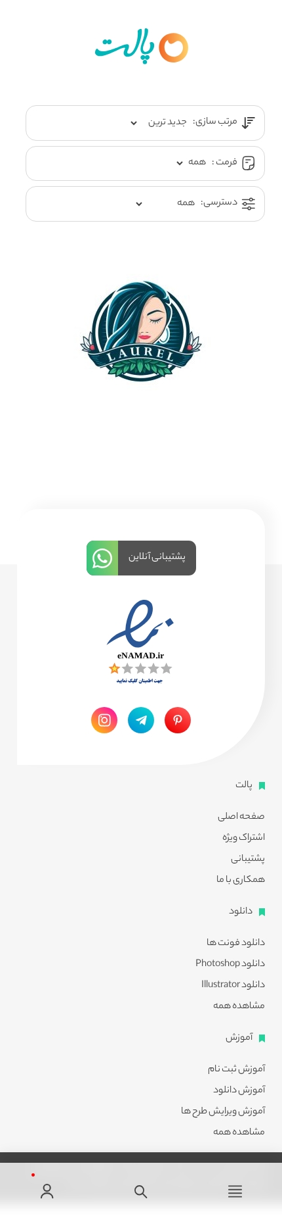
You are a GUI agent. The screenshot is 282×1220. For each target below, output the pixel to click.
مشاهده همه (239, 1007)
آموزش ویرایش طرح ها (223, 1112)
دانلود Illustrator (233, 986)
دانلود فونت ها (236, 944)
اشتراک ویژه (243, 838)
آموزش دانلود (239, 1091)
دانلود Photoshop (230, 965)
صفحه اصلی (241, 817)
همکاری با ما (240, 881)
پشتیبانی (248, 859)
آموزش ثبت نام (236, 1070)
